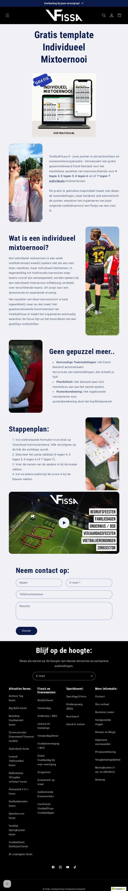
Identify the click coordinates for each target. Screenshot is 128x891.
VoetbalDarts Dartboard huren (18, 844)
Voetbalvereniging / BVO (48, 745)
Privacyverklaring (105, 751)
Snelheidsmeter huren (18, 803)
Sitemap (100, 779)
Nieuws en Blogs (105, 732)
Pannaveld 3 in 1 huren (18, 791)
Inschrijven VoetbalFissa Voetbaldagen (46, 808)
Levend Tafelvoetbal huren (16, 761)
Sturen (26, 630)
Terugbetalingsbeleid (107, 759)
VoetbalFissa (58, 889)
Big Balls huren (18, 708)
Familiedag (44, 708)
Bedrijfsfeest (45, 700)
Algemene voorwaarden (103, 742)
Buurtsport (72, 716)
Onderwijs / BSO (47, 715)
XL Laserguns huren (20, 854)
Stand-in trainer (75, 724)
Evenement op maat (46, 782)
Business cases (104, 712)
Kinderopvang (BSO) (74, 706)
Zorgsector (44, 772)
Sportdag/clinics (76, 696)
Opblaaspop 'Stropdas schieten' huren (18, 777)
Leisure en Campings (44, 726)
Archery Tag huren (16, 698)
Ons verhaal (102, 704)
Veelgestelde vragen (103, 722)
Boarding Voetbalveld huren (16, 720)
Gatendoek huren (19, 748)
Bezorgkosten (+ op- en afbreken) (105, 769)
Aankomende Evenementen (46, 794)
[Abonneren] (91, 676)
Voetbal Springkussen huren (17, 830)
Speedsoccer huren (16, 815)
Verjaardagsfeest (48, 735)
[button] (7, 15)
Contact (100, 696)
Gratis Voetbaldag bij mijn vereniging (47, 760)
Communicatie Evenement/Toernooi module (21, 737)
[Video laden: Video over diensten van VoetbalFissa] (64, 523)
